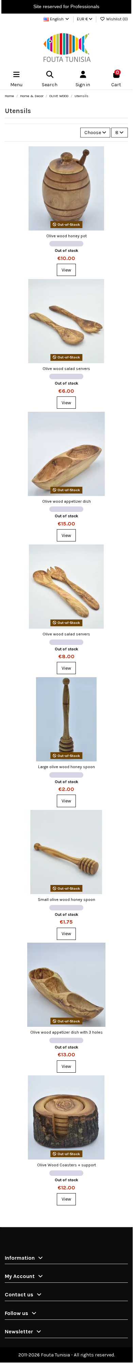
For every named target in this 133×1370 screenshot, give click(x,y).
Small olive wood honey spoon (66, 899)
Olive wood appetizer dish (66, 501)
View (66, 270)
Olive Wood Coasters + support (66, 1165)
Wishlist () (116, 19)
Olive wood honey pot (66, 236)
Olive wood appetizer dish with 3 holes (66, 1032)
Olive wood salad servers (66, 368)
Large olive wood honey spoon (66, 766)
